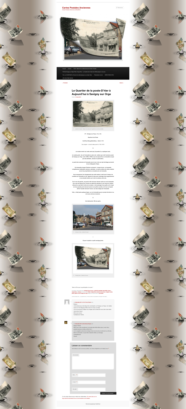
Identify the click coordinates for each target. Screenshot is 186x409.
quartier (76, 293)
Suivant (122, 82)
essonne (98, 292)
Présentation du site (98, 75)
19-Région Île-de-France (89, 290)
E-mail (75, 382)
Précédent (65, 82)
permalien (101, 293)
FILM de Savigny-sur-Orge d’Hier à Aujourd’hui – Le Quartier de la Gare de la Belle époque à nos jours (84, 71)
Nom (75, 375)
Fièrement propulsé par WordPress (93, 404)
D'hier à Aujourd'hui (92, 292)
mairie (111, 292)
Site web (74, 389)
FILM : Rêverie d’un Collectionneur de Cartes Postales (85, 68)
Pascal (79, 292)
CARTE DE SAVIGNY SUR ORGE (100, 290)
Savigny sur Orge (84, 293)
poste (73, 293)
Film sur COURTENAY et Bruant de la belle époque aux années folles (77, 75)
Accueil (64, 68)
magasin (107, 292)
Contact (69, 68)
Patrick (89, 302)
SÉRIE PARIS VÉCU (109, 75)
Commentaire (75, 355)
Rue (79, 293)
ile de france (102, 292)
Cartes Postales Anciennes (76, 7)
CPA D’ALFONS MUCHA (68, 78)
